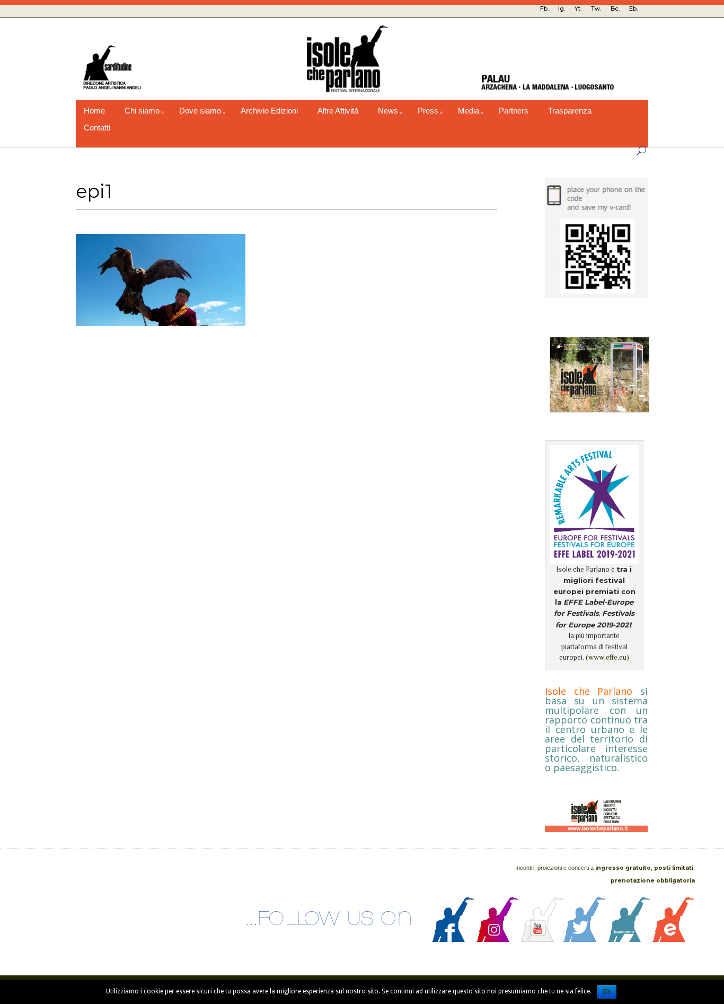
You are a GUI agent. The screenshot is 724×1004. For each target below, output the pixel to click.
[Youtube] (542, 939)
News (388, 111)
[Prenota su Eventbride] (673, 939)
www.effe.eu (607, 657)
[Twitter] (584, 939)
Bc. (615, 8)
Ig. (561, 8)
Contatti (97, 128)
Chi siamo (142, 111)
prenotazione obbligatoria (653, 880)
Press (428, 111)
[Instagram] (497, 939)
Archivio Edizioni (269, 111)
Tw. (596, 8)
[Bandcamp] (629, 939)
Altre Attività (337, 111)
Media (468, 111)
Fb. (544, 8)
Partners (513, 111)
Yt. (578, 8)
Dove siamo (200, 111)
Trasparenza (569, 111)
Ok (607, 992)
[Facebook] (453, 939)
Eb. (633, 8)
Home (94, 111)
